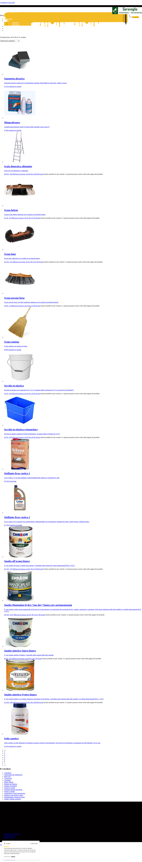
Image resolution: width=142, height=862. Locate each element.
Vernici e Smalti (9, 791)
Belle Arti (7, 776)
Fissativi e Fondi (9, 788)
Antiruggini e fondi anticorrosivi (14, 793)
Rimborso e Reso (9, 836)
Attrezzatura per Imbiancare (13, 775)
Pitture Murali (8, 782)
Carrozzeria (8, 778)
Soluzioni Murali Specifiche (13, 790)
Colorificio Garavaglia (7, 2)
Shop (7, 21)
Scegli (41, 174)
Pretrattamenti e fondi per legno (14, 797)
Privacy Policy (9, 837)
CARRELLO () (11, 30)
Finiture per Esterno (10, 784)
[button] (71, 15)
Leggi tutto (12, 481)
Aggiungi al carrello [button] (14, 86)
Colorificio (7, 773)
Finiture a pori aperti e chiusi (13, 795)
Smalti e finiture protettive (12, 799)
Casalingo (7, 780)
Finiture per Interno (10, 786)
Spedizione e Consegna (12, 834)
